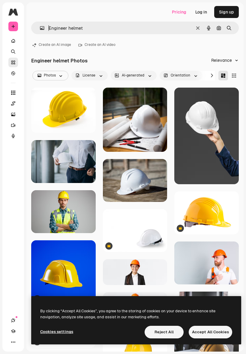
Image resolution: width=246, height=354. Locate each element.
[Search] (13, 51)
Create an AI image (55, 44)
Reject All (164, 331)
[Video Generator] (13, 125)
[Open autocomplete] (40, 28)
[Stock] (13, 62)
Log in (201, 12)
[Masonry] (223, 75)
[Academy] (13, 331)
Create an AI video (100, 44)
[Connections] (13, 320)
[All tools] (13, 93)
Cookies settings (56, 331)
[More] (13, 342)
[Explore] (13, 73)
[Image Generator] (13, 114)
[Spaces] (13, 103)
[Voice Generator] (13, 136)
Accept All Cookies (210, 331)
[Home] (13, 41)
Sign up (226, 12)
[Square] (234, 75)
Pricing (179, 12)
